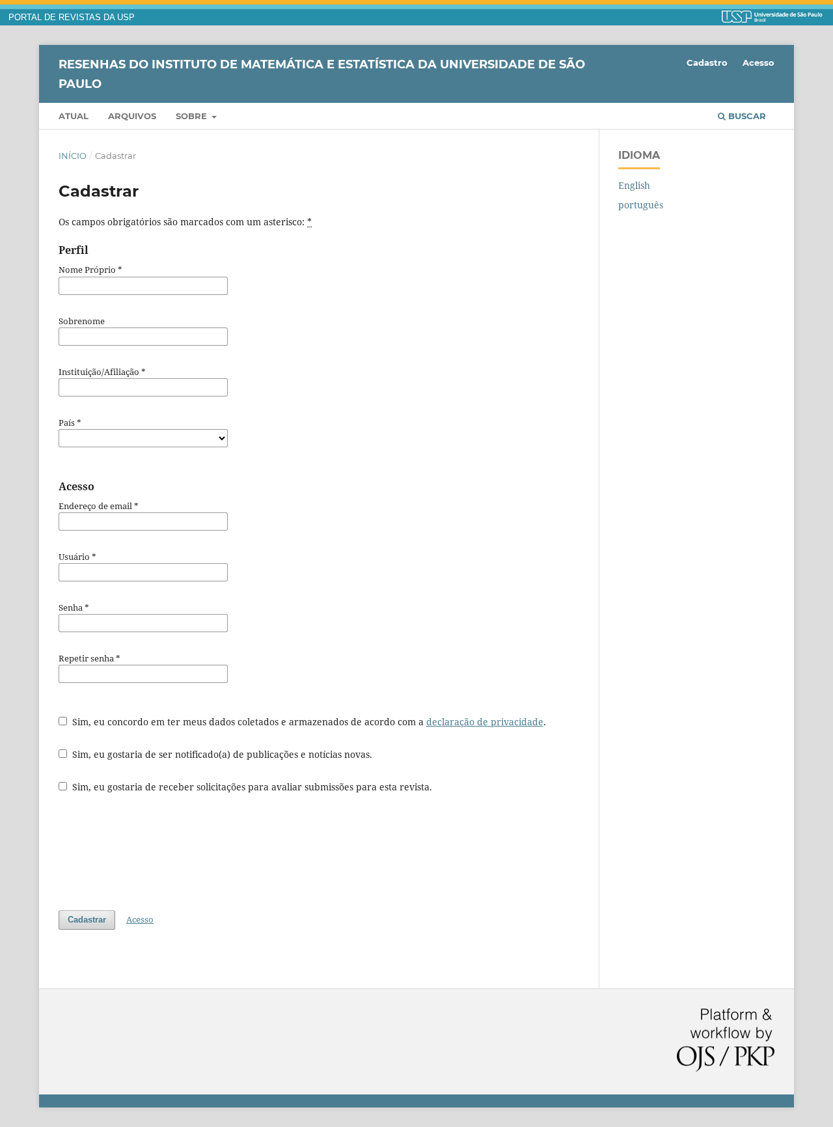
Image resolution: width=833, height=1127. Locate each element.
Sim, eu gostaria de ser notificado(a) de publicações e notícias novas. (221, 754)
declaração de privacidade (484, 722)
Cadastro (707, 62)
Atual (74, 116)
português (640, 205)
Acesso (758, 62)
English (634, 185)
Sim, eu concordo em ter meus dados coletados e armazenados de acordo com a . (308, 722)
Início (73, 155)
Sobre (193, 116)
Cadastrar (87, 920)
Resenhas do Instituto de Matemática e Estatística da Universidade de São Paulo (322, 73)
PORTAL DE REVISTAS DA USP (71, 17)
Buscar (746, 116)
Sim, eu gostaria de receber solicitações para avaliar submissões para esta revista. (251, 787)
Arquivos (132, 116)
